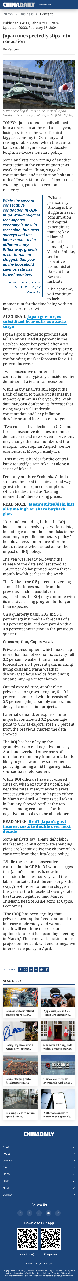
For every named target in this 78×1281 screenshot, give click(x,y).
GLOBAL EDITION (44, 1263)
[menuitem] (45, 5)
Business (27, 14)
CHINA (29, 1263)
